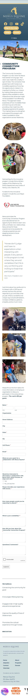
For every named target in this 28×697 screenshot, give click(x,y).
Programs (18, 663)
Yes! (6, 481)
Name (4, 405)
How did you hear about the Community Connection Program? (13, 530)
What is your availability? (11, 515)
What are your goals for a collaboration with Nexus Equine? (13, 459)
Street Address (7, 419)
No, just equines (9, 483)
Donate (17, 665)
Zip (3, 439)
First (3, 410)
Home (5, 660)
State (4, 432)
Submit (6, 567)
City (3, 426)
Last (16, 410)
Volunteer (6, 668)
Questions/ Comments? (10, 544)
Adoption (6, 663)
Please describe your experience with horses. (13, 487)
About (17, 660)
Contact (5, 665)
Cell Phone (6, 445)
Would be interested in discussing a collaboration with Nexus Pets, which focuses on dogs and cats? (12, 476)
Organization (6, 413)
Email (4, 451)
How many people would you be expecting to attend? (13, 502)
